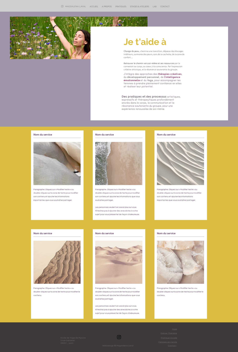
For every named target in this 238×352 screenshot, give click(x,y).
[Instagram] (119, 337)
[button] (107, 6)
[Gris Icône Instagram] (62, 6)
